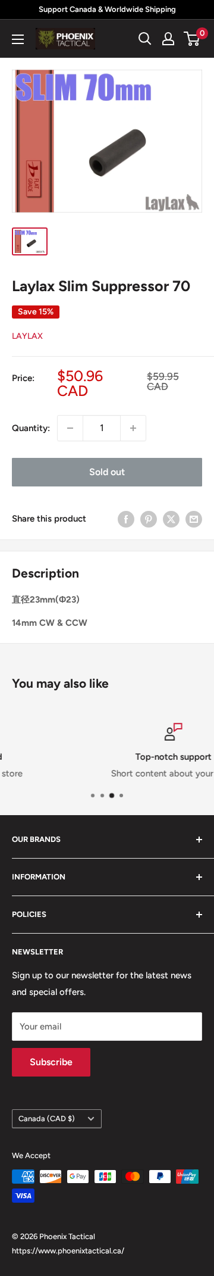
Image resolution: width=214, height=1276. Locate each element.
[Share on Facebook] (126, 519)
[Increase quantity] (133, 428)
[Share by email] (193, 519)
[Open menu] (18, 39)
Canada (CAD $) (46, 1118)
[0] (192, 39)
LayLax (27, 336)
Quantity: (31, 428)
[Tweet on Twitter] (171, 519)
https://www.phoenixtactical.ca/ (68, 1250)
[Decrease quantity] (70, 428)
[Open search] (145, 38)
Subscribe (51, 1062)
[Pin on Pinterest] (148, 519)
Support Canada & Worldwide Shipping (107, 9)
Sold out (107, 472)
